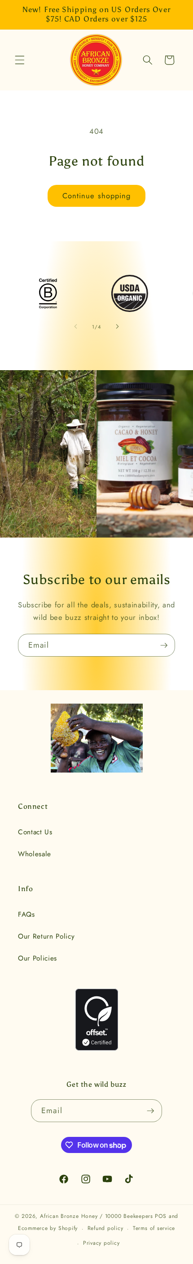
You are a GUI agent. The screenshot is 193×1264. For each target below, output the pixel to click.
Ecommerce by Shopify (48, 1229)
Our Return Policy (46, 936)
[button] (20, 60)
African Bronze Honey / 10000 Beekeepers (96, 1216)
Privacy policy (101, 1243)
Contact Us (35, 832)
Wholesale (34, 854)
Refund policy (105, 1228)
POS (161, 1216)
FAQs (26, 914)
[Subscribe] (164, 645)
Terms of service (154, 1228)
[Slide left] (76, 327)
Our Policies (37, 958)
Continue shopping (96, 195)
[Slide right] (117, 327)
